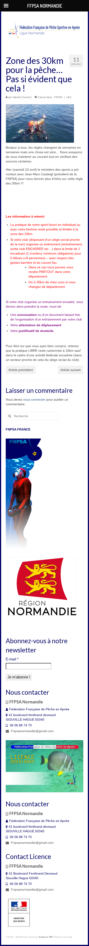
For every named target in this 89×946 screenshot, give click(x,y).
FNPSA (58, 97)
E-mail (12, 659)
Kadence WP (46, 937)
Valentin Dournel (21, 97)
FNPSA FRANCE (18, 429)
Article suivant (70, 370)
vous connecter (34, 399)
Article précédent (20, 370)
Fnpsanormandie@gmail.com (32, 731)
